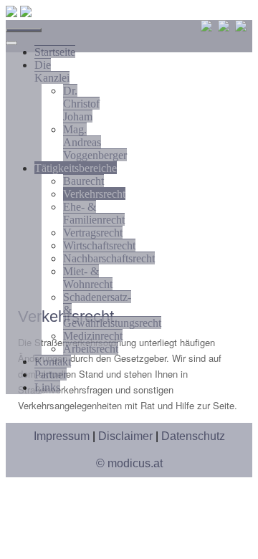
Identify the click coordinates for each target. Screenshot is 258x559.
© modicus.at (129, 463)
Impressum (62, 436)
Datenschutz (193, 436)
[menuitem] (54, 51)
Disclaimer (125, 436)
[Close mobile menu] (11, 43)
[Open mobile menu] (24, 30)
